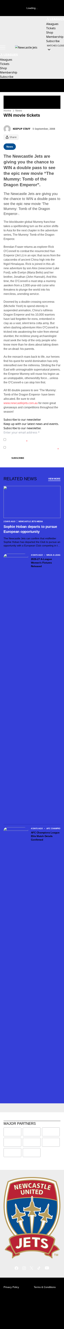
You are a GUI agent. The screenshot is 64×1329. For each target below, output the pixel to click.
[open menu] (2, 47)
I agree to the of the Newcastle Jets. (27, 439)
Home (7, 110)
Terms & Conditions (45, 1287)
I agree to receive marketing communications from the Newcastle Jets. (33, 447)
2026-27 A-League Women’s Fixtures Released (41, 563)
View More (54, 479)
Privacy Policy (32, 437)
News (18, 110)
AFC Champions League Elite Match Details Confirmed (45, 836)
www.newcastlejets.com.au (21, 403)
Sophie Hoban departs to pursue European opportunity (30, 529)
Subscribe (17, 458)
